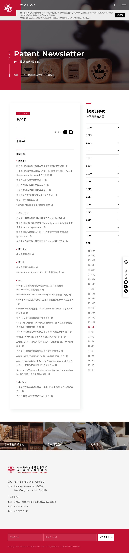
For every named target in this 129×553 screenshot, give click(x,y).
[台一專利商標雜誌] (21, 436)
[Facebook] (126, 286)
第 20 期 (91, 279)
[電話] (126, 291)
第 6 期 (91, 346)
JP (34, 5)
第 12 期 (91, 317)
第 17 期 (91, 293)
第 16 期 (91, 298)
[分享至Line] (71, 132)
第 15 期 (91, 303)
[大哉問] (107, 436)
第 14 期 (91, 308)
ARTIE (77, 547)
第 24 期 (91, 260)
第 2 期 (91, 365)
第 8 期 (91, 336)
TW (21, 5)
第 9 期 (91, 331)
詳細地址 (40, 481)
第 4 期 (91, 355)
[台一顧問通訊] (64, 436)
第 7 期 (91, 341)
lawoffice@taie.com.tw (25, 490)
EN (28, 5)
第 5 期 (91, 351)
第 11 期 (91, 322)
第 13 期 (91, 312)
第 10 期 (91, 327)
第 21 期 (91, 274)
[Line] (126, 282)
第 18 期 (91, 288)
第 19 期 (91, 284)
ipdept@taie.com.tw (24, 486)
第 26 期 (91, 250)
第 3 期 (91, 360)
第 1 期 (91, 370)
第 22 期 (91, 269)
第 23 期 (91, 265)
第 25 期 (91, 255)
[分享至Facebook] (65, 132)
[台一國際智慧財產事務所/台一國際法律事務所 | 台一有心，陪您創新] (8, 8)
